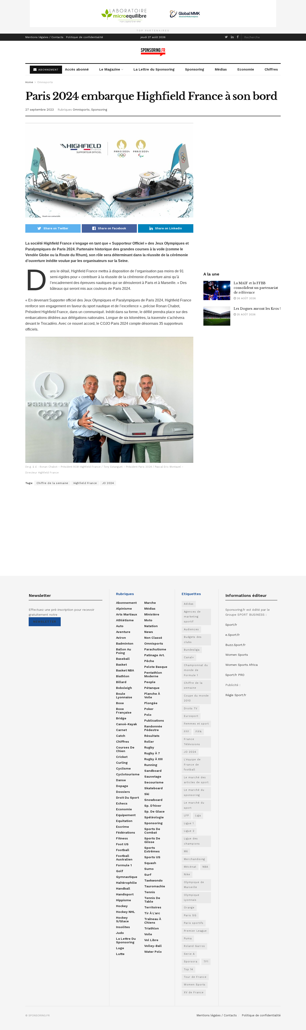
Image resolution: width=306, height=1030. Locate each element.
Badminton (124, 643)
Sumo (149, 869)
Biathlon (122, 676)
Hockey (122, 906)
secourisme (154, 782)
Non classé (153, 637)
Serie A (189, 954)
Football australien (124, 857)
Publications (154, 720)
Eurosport (191, 716)
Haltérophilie (126, 882)
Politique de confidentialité (84, 37)
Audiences (191, 629)
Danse (121, 780)
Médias (221, 69)
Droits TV (190, 708)
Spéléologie (154, 817)
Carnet (121, 730)
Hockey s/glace (122, 919)
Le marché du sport (194, 805)
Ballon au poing (123, 651)
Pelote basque (155, 667)
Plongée (150, 703)
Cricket (121, 757)
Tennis (149, 892)
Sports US (152, 857)
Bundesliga (192, 649)
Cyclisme (123, 768)
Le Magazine (109, 69)
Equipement (126, 815)
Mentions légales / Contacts (44, 37)
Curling (122, 762)
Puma (188, 938)
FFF (186, 731)
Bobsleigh (124, 688)
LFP (186, 815)
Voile (148, 934)
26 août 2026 (246, 298)
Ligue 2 (189, 831)
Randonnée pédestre (153, 728)
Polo (147, 714)
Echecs (121, 803)
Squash (150, 863)
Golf (119, 871)
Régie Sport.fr (235, 695)
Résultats (151, 736)
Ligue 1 (189, 823)
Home (29, 82)
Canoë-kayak (126, 724)
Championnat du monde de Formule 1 (196, 670)
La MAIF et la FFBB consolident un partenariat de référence (256, 288)
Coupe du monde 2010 (196, 698)
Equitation (124, 821)
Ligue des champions (192, 841)
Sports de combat (152, 830)
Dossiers (123, 791)
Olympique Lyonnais (191, 897)
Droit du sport (127, 797)
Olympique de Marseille (194, 885)
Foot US (122, 844)
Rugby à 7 (152, 753)
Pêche (149, 661)
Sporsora (190, 961)
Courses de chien (125, 749)
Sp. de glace (154, 811)
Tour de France (195, 977)
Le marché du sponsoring (194, 792)
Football (122, 850)
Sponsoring (194, 69)
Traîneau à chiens (152, 920)
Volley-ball (153, 946)
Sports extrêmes (152, 849)
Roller (149, 741)
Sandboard (153, 770)
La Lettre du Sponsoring (154, 69)
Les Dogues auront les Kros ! (257, 309)
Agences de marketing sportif (192, 616)
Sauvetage (152, 776)
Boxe (120, 703)
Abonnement (126, 602)
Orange (189, 907)
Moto (148, 620)
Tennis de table (152, 899)
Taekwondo (153, 880)
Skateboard (153, 788)
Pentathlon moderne (153, 674)
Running (150, 765)
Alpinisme (124, 608)
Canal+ (189, 657)
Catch (120, 736)
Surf (147, 874)
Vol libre (151, 940)
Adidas (189, 603)
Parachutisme (155, 649)
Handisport (125, 894)
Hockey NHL (125, 912)
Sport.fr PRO (234, 675)
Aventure (123, 632)
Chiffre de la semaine (52, 483)
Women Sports (194, 984)
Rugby (149, 747)
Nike (187, 874)
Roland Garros (194, 946)
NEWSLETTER (44, 621)
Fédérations (125, 832)
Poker (148, 709)
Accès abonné (77, 69)
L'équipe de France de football (192, 764)
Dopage (122, 786)
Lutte (120, 954)
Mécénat (190, 866)
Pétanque (151, 688)
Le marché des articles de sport (196, 780)
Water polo (153, 951)
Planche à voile (152, 695)
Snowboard (153, 800)
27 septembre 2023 (39, 109)
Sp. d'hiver (152, 805)
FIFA (199, 731)
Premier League (195, 930)
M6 (186, 851)
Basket (121, 664)
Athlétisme (125, 620)
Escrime (122, 826)
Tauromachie (154, 886)
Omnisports (45, 82)
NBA (205, 866)
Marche (150, 602)
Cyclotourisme (128, 774)
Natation (151, 626)
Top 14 (188, 969)
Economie (245, 69)
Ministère (151, 614)
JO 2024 (108, 483)
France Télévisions (192, 742)
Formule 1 (124, 865)
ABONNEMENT (47, 69)
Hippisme (123, 900)
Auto (119, 626)
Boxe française (123, 710)
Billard (121, 682)
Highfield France (85, 483)
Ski (146, 794)
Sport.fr (231, 624)
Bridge (121, 718)
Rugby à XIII (153, 759)
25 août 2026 (246, 314)
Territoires (152, 907)
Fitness (122, 838)
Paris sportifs (193, 923)
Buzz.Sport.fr (235, 645)
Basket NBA (125, 670)
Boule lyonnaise (124, 695)
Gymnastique (126, 877)
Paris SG (190, 915)
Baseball (123, 658)
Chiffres (271, 69)
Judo (120, 933)
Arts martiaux (126, 614)
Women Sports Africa (241, 665)
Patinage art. (154, 655)
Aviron (121, 637)
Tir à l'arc (152, 913)
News (148, 632)
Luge (120, 948)
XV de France (194, 992)
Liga (198, 815)
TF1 (206, 961)
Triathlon (151, 928)
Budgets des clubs (193, 639)
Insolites (123, 927)
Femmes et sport (196, 723)
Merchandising (194, 859)
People (149, 682)
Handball (123, 888)
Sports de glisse (152, 840)
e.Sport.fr (232, 634)
